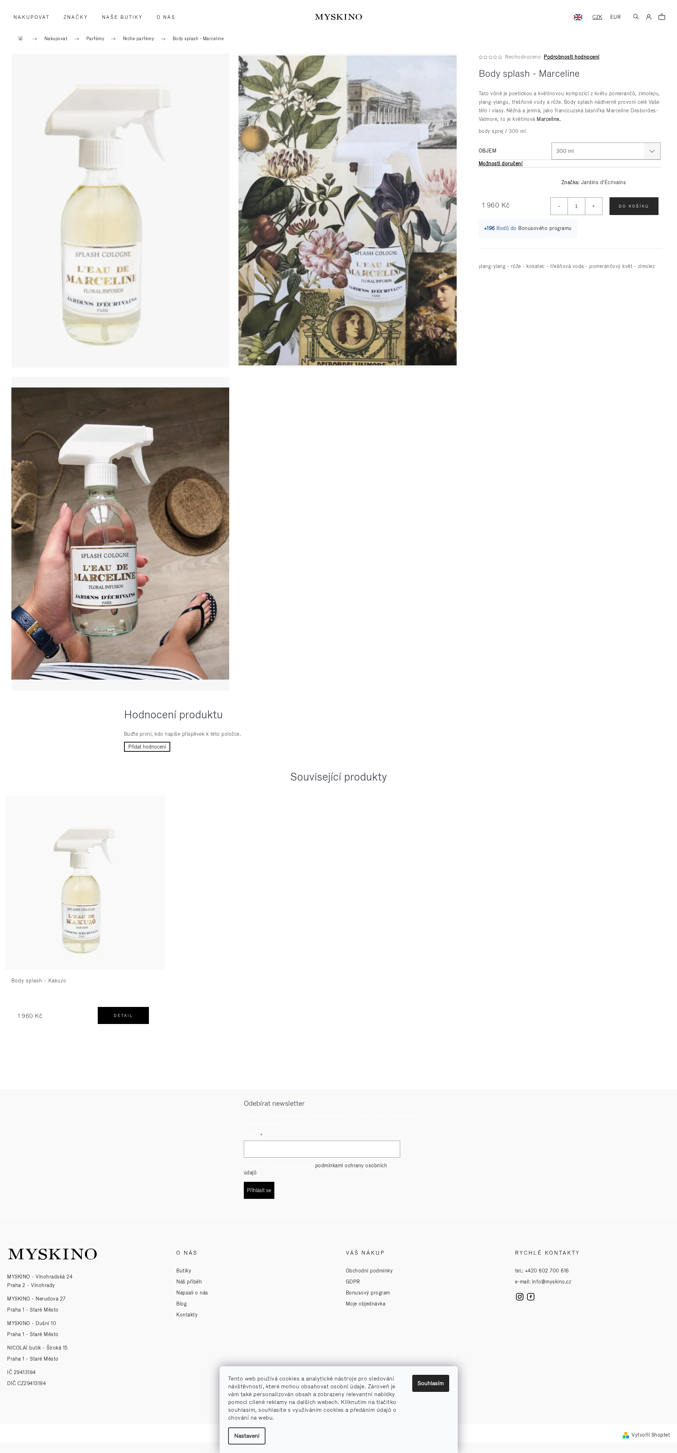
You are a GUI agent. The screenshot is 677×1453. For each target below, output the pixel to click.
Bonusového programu (545, 228)
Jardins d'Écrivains (603, 182)
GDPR (353, 1281)
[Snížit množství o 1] (559, 206)
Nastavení (246, 1435)
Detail (123, 1015)
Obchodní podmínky (369, 1270)
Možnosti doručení (501, 163)
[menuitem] (29, 17)
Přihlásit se (259, 1190)
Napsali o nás (192, 1293)
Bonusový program (368, 1293)
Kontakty (187, 1315)
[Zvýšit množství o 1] (593, 206)
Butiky (183, 1270)
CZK (597, 17)
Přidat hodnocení (147, 747)
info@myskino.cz (551, 1281)
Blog (181, 1304)
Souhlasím (431, 1383)
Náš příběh (189, 1281)
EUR (615, 17)
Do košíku (634, 206)
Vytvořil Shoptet (651, 1435)
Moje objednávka (366, 1304)
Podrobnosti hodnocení (572, 57)
